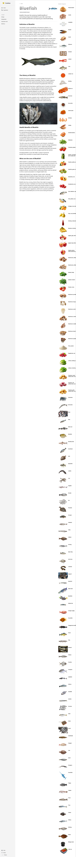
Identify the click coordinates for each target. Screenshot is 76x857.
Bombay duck (71, 441)
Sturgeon (70, 765)
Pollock (69, 654)
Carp (69, 66)
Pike (69, 640)
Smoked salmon (71, 132)
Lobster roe (70, 73)
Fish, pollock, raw (71, 198)
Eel (68, 500)
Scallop (69, 125)
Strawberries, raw (72, 184)
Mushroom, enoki (72, 309)
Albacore (70, 44)
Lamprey (70, 566)
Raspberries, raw (71, 353)
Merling (69, 81)
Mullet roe (70, 88)
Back (22, 3)
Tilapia (69, 783)
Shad (69, 713)
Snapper (70, 743)
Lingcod (70, 574)
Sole (69, 750)
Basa (69, 412)
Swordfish (70, 772)
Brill (69, 456)
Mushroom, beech (72, 331)
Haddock (70, 522)
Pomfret (70, 662)
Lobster (69, 59)
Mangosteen (3, 19)
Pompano (70, 669)
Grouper (70, 515)
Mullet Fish (70, 603)
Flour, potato (71, 345)
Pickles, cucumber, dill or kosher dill (72, 155)
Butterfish (70, 463)
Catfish (69, 470)
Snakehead (70, 735)
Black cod (70, 426)
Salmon (69, 684)
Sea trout (70, 95)
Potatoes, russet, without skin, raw (72, 376)
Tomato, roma (71, 287)
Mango (2, 17)
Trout (69, 797)
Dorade (69, 493)
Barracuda (70, 404)
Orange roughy (71, 610)
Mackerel (70, 581)
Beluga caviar (71, 841)
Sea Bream (70, 448)
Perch (69, 632)
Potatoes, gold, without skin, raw (72, 390)
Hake (69, 529)
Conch (69, 37)
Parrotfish (70, 618)
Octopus (70, 51)
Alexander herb (4, 21)
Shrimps (70, 117)
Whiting (70, 827)
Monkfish (70, 596)
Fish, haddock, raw (72, 191)
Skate (69, 721)
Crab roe (70, 849)
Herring (69, 544)
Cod (69, 478)
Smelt (69, 728)
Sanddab (70, 691)
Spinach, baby (71, 272)
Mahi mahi (70, 588)
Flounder (70, 507)
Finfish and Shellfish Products (24, 12)
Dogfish (69, 485)
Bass (69, 419)
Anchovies (70, 397)
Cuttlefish (70, 22)
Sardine (69, 699)
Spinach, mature (71, 279)
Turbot (69, 812)
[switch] (2, 855)
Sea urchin (70, 103)
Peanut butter (71, 7)
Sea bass (70, 706)
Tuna (69, 805)
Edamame (70, 140)
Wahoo (69, 819)
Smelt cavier (70, 110)
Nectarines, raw (71, 176)
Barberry (3, 23)
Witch (69, 834)
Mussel (69, 29)
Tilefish (69, 790)
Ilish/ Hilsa (70, 551)
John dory (70, 559)
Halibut (69, 537)
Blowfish (70, 434)
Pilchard (70, 647)
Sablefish (70, 676)
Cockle (69, 15)
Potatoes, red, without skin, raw (72, 383)
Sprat (69, 757)
